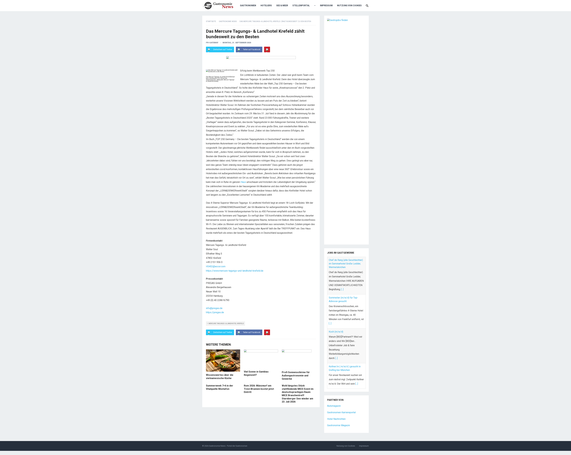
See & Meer (282, 5)
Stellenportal (301, 5)
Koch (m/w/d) (336, 294)
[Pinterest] (267, 49)
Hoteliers (266, 5)
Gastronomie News (228, 21)
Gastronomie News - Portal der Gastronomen (228, 438)
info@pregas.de (214, 308)
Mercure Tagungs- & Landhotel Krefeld (226, 323)
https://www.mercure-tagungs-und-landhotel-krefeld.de (234, 270)
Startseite (211, 21)
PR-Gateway (212, 42)
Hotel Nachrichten (336, 411)
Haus (243, 182)
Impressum (326, 5)
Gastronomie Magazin (338, 417)
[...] (330, 286)
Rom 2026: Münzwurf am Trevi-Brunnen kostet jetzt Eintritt (259, 388)
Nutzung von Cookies (349, 5)
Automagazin (334, 398)
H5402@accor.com (215, 266)
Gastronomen (248, 5)
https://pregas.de (215, 312)
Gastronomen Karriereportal (341, 404)
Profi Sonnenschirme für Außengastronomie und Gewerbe (296, 375)
